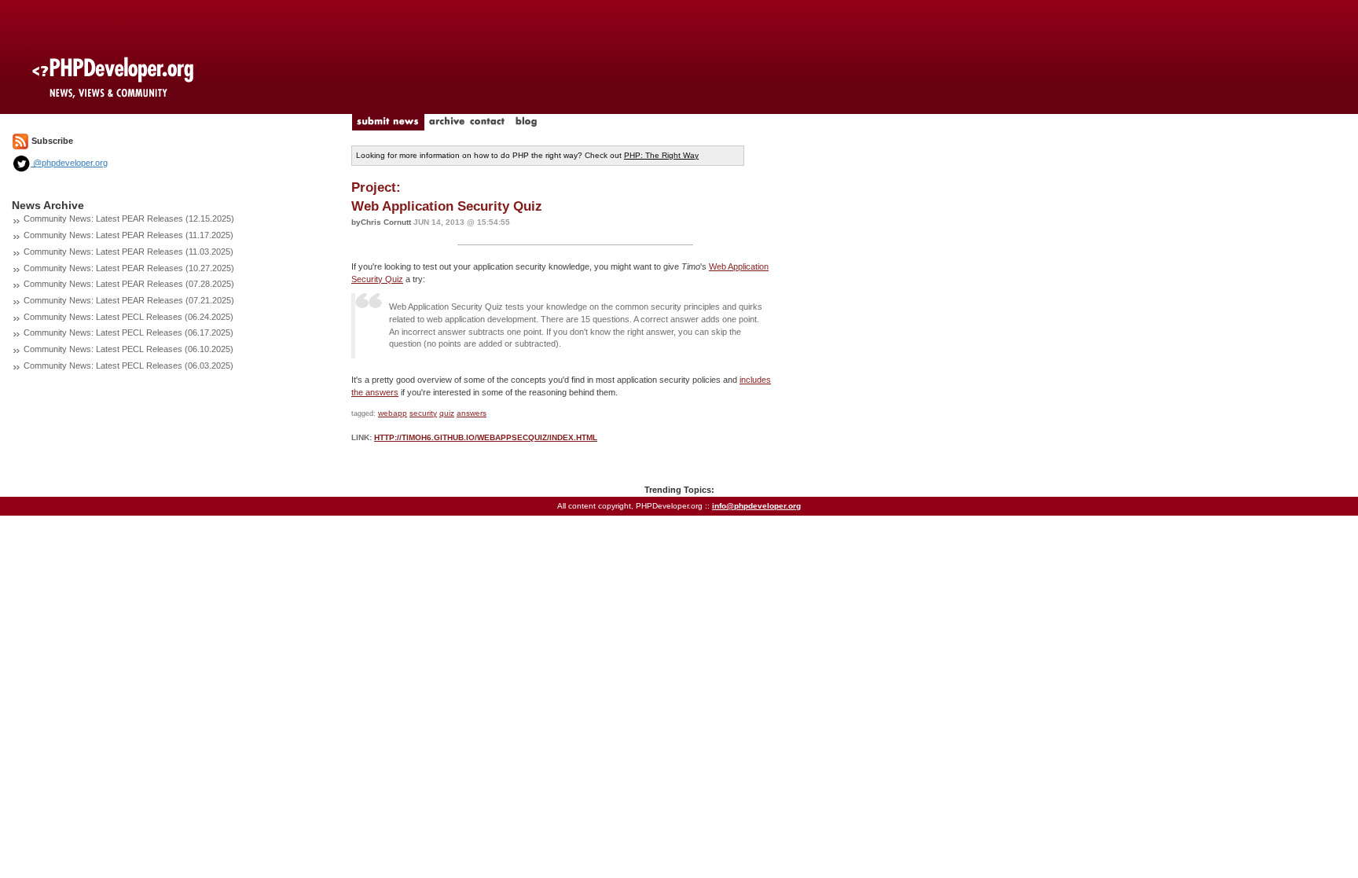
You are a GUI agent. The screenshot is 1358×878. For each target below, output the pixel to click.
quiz (446, 413)
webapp (392, 413)
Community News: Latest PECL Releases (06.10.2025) (128, 349)
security (423, 413)
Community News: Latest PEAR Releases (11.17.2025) (128, 235)
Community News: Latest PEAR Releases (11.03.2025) (128, 251)
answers (471, 413)
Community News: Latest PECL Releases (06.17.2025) (128, 332)
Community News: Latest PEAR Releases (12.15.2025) (129, 218)
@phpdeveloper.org (69, 162)
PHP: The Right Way (661, 155)
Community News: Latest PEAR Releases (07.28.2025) (129, 283)
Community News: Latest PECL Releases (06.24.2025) (128, 316)
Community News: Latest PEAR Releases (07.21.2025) (129, 300)
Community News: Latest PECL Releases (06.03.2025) (128, 365)
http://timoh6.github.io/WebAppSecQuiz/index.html (485, 437)
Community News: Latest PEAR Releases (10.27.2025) (129, 268)
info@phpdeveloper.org (756, 505)
